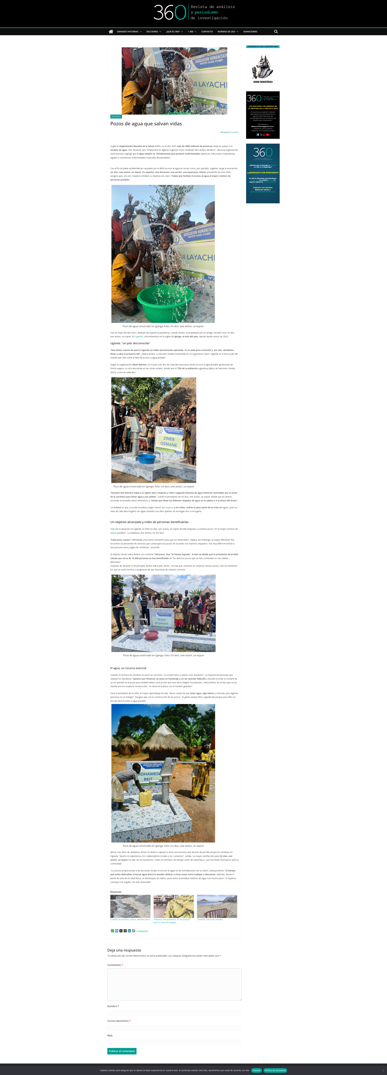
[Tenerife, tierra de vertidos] (217, 906)
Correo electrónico (119, 1021)
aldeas (113, 532)
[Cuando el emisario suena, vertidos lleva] (130, 906)
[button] (140, 31)
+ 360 (190, 31)
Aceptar (256, 1070)
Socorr (233, 132)
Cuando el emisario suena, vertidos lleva (130, 919)
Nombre (113, 1006)
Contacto (207, 31)
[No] (383, 1070)
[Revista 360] (111, 31)
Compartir (142, 931)
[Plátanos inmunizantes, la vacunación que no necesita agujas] (174, 906)
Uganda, (139, 336)
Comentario (115, 965)
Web (109, 1035)
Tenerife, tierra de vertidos (210, 919)
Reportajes (116, 116)
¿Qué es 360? (173, 31)
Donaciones (250, 31)
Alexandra (225, 132)
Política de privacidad (275, 1070)
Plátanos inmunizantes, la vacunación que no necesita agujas (172, 921)
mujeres (169, 507)
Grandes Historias (127, 31)
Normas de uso (226, 31)
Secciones (152, 31)
